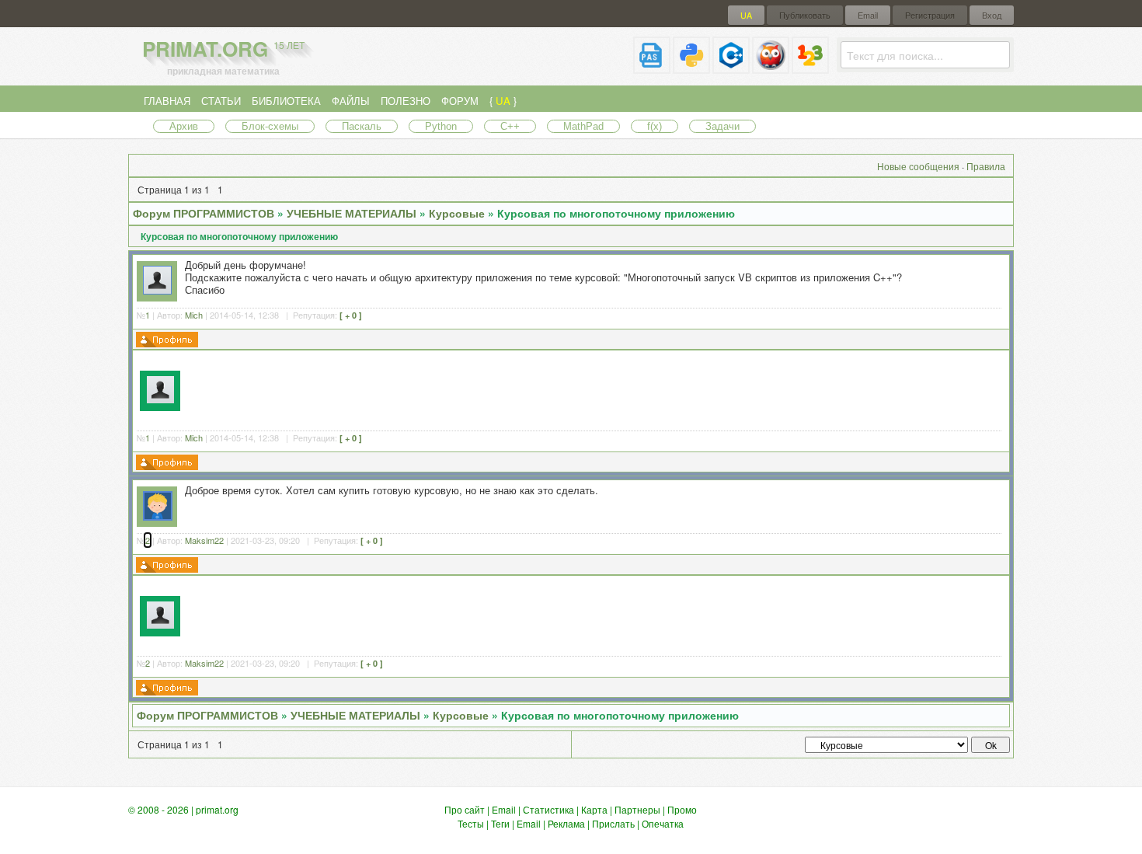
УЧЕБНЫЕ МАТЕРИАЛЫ (351, 213)
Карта (594, 809)
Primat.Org (223, 48)
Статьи (221, 100)
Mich (194, 314)
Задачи (722, 126)
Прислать (613, 823)
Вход (991, 15)
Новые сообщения (918, 166)
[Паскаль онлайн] (651, 67)
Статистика (548, 809)
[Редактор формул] (810, 67)
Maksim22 (204, 540)
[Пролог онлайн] (770, 67)
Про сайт (464, 809)
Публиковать (804, 15)
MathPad (583, 126)
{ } (503, 100)
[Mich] (157, 290)
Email (868, 15)
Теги (500, 823)
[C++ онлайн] (731, 67)
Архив (183, 126)
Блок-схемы (270, 126)
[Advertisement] (596, 389)
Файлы (351, 100)
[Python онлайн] (691, 67)
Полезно (405, 100)
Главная (167, 100)
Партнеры (637, 809)
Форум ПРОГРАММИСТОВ (203, 213)
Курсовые (457, 213)
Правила (985, 166)
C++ (510, 126)
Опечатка (663, 823)
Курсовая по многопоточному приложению (616, 213)
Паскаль (361, 126)
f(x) (654, 126)
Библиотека (286, 100)
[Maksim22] (157, 516)
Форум (460, 100)
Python (441, 126)
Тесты (471, 823)
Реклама (566, 823)
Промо (682, 809)
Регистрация (930, 15)
